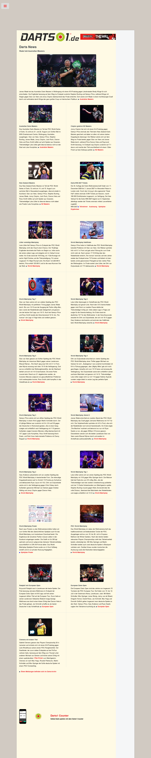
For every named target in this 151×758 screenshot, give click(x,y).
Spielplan (102, 206)
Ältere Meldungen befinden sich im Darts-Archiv (38, 671)
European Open (47, 606)
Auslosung (93, 206)
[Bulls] (101, 39)
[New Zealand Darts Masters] (91, 113)
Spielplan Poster (27, 552)
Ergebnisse (75, 209)
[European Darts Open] (40, 573)
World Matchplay (34, 266)
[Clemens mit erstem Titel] (40, 627)
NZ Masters (99, 150)
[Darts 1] (49, 42)
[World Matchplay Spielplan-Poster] (40, 513)
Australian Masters (86, 99)
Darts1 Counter (59, 715)
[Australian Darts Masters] (66, 70)
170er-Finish (38, 658)
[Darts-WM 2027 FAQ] (91, 170)
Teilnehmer (84, 206)
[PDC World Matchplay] (40, 230)
